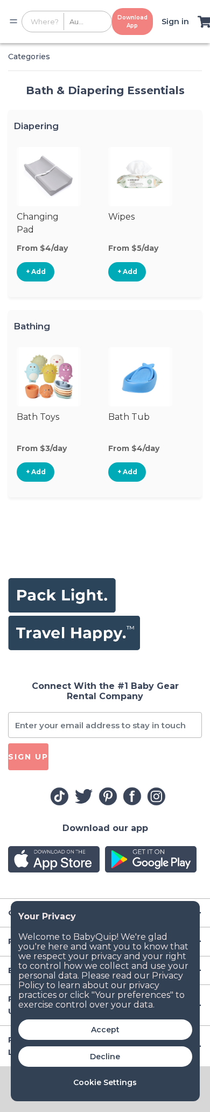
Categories (29, 56)
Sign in (175, 21)
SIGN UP (28, 757)
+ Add (36, 272)
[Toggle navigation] (13, 21)
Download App (132, 21)
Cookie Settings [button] (105, 1082)
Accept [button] (105, 1029)
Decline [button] (105, 1056)
